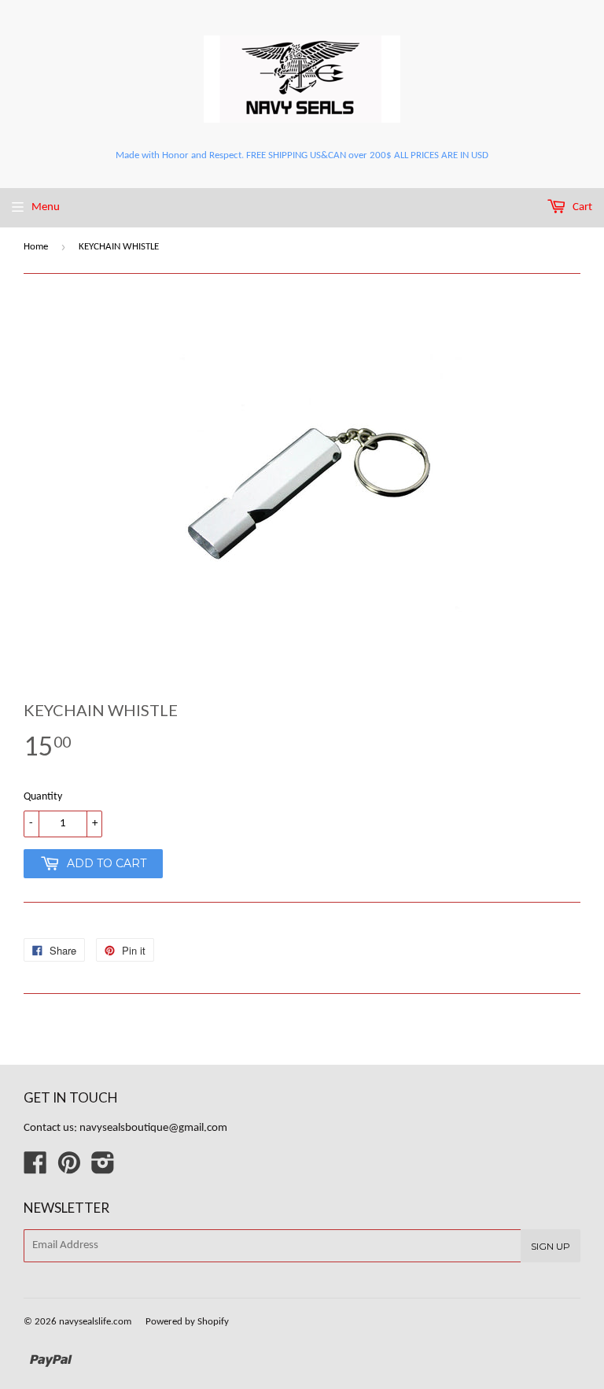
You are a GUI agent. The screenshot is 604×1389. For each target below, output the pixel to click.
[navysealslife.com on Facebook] (35, 1169)
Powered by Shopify (187, 1322)
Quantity (43, 797)
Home (36, 247)
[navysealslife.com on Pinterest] (69, 1169)
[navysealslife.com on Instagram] (103, 1169)
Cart (581, 207)
